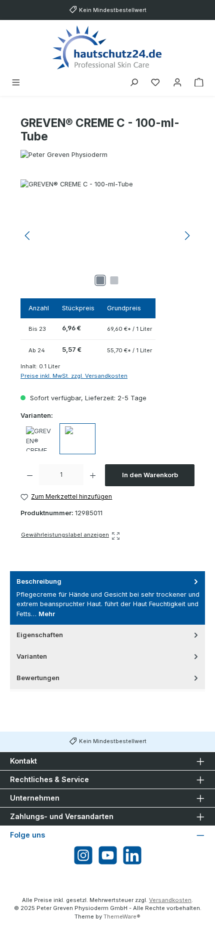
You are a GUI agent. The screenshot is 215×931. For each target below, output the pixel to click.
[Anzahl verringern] (29, 475)
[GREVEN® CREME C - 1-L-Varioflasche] (38, 438)
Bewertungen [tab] (38, 678)
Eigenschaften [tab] (39, 635)
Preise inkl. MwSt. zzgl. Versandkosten (74, 375)
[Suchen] (134, 82)
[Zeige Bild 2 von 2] (114, 280)
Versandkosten (170, 900)
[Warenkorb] (199, 82)
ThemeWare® (122, 916)
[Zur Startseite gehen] (107, 47)
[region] (107, 235)
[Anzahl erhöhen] (93, 475)
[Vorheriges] (28, 235)
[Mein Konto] (177, 82)
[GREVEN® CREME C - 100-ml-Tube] (107, 235)
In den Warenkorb (150, 475)
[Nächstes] (187, 235)
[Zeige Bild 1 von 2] (100, 280)
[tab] (107, 598)
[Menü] (16, 82)
